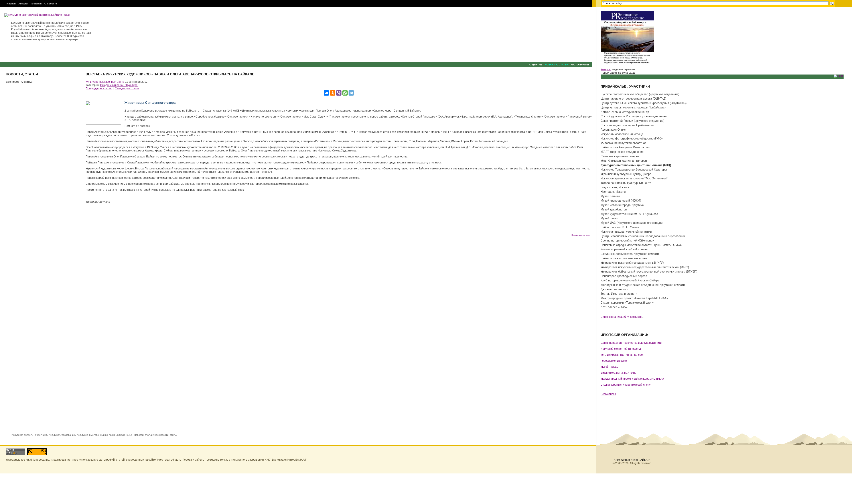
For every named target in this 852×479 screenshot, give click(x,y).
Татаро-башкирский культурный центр (626, 183)
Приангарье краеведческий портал (624, 276)
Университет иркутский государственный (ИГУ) (632, 262)
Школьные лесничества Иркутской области (630, 253)
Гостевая (36, 3)
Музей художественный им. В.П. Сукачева (629, 214)
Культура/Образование (62, 435)
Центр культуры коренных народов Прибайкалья (633, 107)
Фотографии (580, 64)
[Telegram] (351, 93)
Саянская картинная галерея (620, 156)
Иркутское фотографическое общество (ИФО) (632, 138)
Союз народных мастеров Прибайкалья (627, 125)
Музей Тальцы (610, 196)
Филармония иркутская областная (623, 143)
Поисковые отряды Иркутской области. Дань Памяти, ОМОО (641, 245)
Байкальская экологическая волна (624, 258)
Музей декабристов (614, 209)
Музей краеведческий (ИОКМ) (621, 200)
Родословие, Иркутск (615, 187)
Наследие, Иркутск (613, 191)
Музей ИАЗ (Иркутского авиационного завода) (632, 222)
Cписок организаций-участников (621, 316)
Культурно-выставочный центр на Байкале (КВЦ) (104, 435)
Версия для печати (581, 235)
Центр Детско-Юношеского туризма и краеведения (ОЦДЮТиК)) (643, 103)
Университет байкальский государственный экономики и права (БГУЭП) (649, 271)
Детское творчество (614, 289)
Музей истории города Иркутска (622, 205)
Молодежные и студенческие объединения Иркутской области (643, 285)
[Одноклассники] (332, 93)
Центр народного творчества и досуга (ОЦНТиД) (633, 98)
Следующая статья (127, 88)
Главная (11, 3)
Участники (41, 435)
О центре (535, 64)
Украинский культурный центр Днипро (626, 174)
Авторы (23, 3)
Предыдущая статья (99, 88)
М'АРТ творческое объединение (622, 151)
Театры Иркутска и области (619, 293)
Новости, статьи (556, 64)
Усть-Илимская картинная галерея (624, 160)
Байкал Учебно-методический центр (625, 112)
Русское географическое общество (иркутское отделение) (640, 94)
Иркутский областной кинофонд (622, 134)
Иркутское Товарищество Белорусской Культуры (634, 169)
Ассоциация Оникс (613, 129)
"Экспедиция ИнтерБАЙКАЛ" (632, 459)
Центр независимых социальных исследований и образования (643, 236)
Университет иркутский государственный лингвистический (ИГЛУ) (645, 267)
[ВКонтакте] (326, 93)
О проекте (50, 3)
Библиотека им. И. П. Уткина (620, 227)
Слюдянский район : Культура (119, 85)
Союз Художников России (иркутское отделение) (634, 116)
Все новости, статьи (19, 81)
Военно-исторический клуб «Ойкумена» (627, 240)
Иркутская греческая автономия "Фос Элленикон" (634, 178)
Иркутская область (22, 435)
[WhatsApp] (345, 93)
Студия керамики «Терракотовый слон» (627, 302)
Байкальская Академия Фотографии (625, 147)
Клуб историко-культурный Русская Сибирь (630, 280)
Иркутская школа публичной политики (626, 231)
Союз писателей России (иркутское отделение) (632, 120)
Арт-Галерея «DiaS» (614, 307)
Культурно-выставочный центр (105, 81)
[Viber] (338, 93)
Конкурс (606, 69)
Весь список (608, 394)
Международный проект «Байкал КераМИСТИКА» (634, 298)
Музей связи (609, 218)
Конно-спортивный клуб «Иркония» (624, 249)
